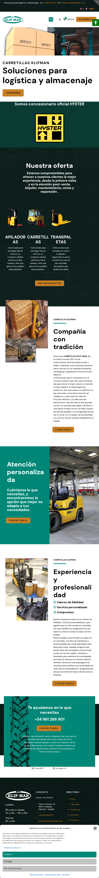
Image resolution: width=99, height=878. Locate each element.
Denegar (8, 861)
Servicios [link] (75, 815)
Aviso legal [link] (65, 875)
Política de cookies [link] (36, 875)
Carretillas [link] (75, 804)
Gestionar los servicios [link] (12, 848)
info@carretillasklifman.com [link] (72, 3)
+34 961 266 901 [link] (49, 3)
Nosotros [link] (75, 820)
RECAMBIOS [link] (85, 19)
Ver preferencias (13, 868)
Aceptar (8, 854)
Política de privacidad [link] (52, 875)
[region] (49, 64)
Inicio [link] (73, 799)
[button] (95, 828)
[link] (95, 22)
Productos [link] (75, 809)
